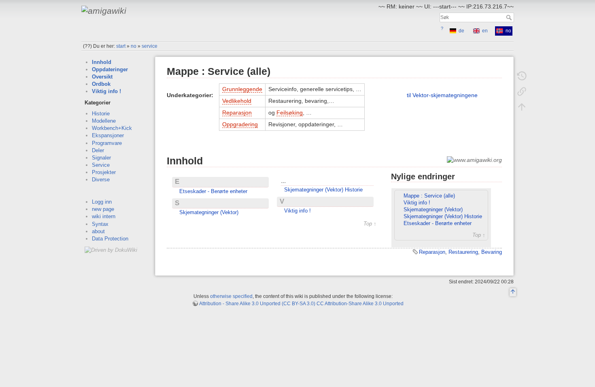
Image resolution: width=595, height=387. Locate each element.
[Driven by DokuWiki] (111, 250)
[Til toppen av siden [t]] (521, 107)
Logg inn (102, 202)
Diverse (101, 179)
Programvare (107, 143)
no (133, 46)
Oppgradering (240, 124)
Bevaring (491, 252)
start (120, 46)
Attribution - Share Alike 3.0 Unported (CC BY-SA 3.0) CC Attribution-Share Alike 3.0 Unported (301, 303)
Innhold (101, 62)
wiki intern (103, 216)
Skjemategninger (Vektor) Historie (323, 190)
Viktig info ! (106, 91)
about (98, 231)
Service (101, 165)
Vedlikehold (236, 101)
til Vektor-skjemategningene (442, 95)
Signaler (101, 158)
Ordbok (101, 84)
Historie (101, 114)
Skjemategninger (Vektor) (208, 212)
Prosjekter (104, 172)
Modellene (104, 121)
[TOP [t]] (513, 293)
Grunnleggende (242, 89)
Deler (98, 150)
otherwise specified (231, 296)
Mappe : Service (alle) (429, 196)
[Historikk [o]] (521, 76)
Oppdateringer (110, 69)
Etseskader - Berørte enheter (213, 191)
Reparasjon (237, 112)
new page (103, 209)
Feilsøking (289, 112)
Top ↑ (369, 224)
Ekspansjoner (108, 135)
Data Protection (110, 239)
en (485, 31)
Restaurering (463, 252)
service (149, 46)
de (461, 31)
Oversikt (102, 77)
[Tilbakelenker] (521, 91)
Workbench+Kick (112, 128)
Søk (510, 17)
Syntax (100, 224)
